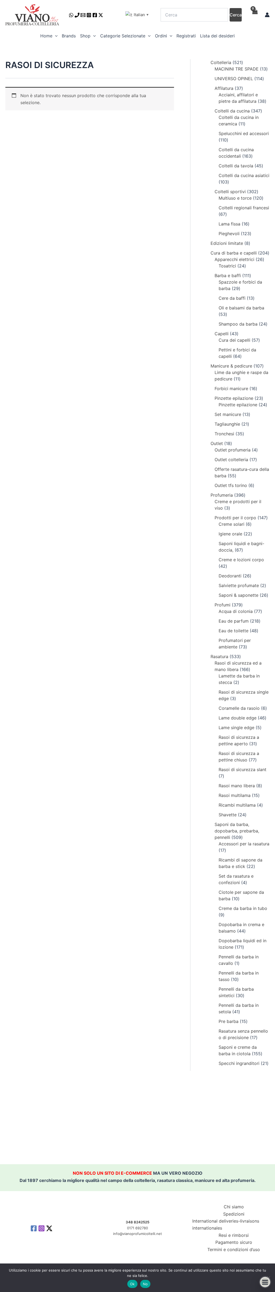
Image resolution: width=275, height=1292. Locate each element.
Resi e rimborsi (234, 1235)
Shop (85, 35)
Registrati (186, 35)
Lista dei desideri (217, 35)
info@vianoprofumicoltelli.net (137, 1233)
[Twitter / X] (100, 15)
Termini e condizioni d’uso (233, 1249)
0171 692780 (137, 1228)
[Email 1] (83, 15)
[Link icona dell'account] (267, 14)
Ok (132, 1284)
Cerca (236, 14)
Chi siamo (234, 1206)
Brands (69, 35)
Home (46, 35)
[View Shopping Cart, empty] (254, 15)
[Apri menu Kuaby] (265, 1282)
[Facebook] (94, 15)
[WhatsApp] (71, 15)
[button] (55, 36)
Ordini (161, 35)
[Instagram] (88, 15)
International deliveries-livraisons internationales (225, 1224)
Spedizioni (233, 1214)
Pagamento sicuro (233, 1242)
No (145, 1284)
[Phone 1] (77, 15)
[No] (268, 1277)
